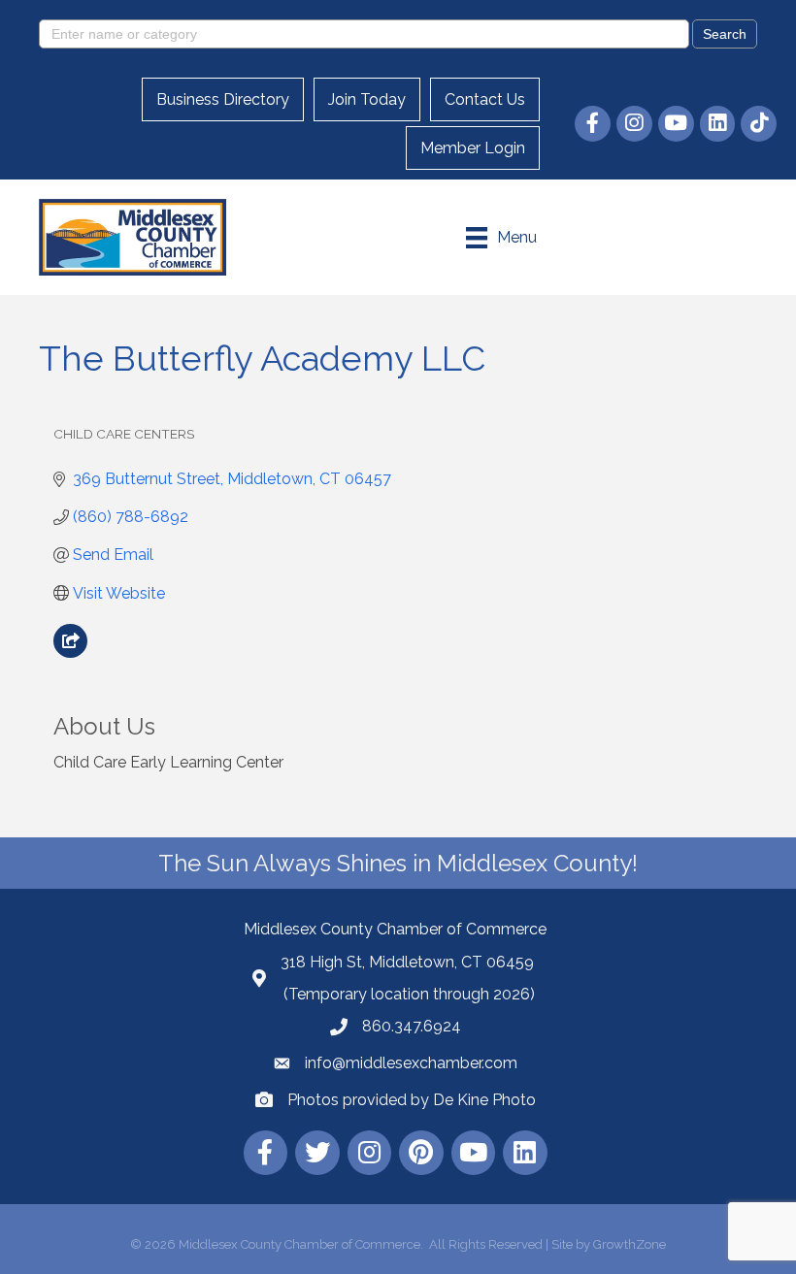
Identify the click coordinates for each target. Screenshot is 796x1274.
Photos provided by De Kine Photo (411, 1100)
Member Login (472, 148)
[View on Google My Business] (70, 652)
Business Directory (222, 99)
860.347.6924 (411, 1026)
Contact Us (485, 99)
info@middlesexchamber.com (411, 1063)
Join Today (367, 99)
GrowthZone (629, 1244)
